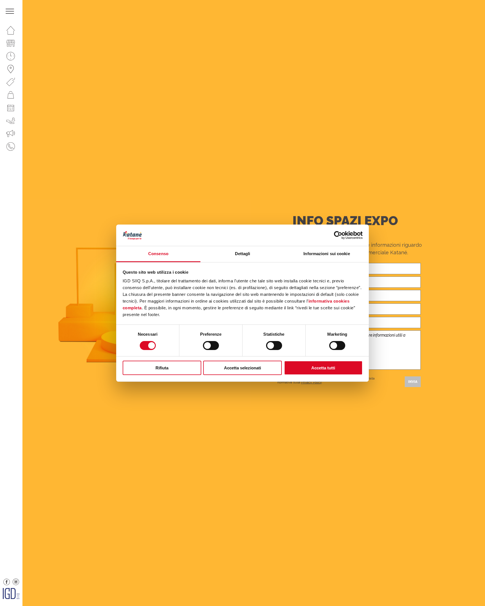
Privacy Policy (311, 382)
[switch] (211, 345)
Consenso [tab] (158, 253)
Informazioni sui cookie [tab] (326, 253)
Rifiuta (161, 367)
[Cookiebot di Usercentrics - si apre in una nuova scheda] (338, 235)
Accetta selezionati (242, 367)
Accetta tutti (323, 367)
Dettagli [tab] (242, 253)
